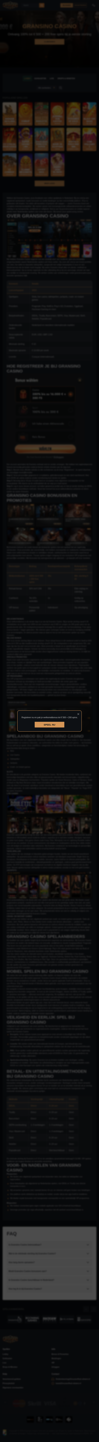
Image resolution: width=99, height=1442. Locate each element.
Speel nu (49, 724)
